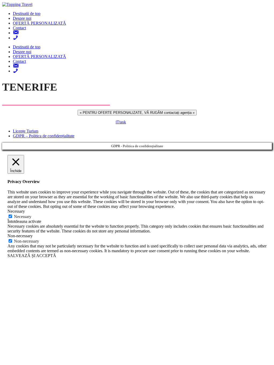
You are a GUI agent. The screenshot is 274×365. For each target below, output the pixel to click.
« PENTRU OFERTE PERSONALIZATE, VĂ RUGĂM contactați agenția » (137, 113)
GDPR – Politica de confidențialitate (43, 136)
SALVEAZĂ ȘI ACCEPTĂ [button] (31, 255)
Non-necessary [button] (20, 236)
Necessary (22, 216)
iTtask (121, 122)
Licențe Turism (25, 131)
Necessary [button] (16, 211)
